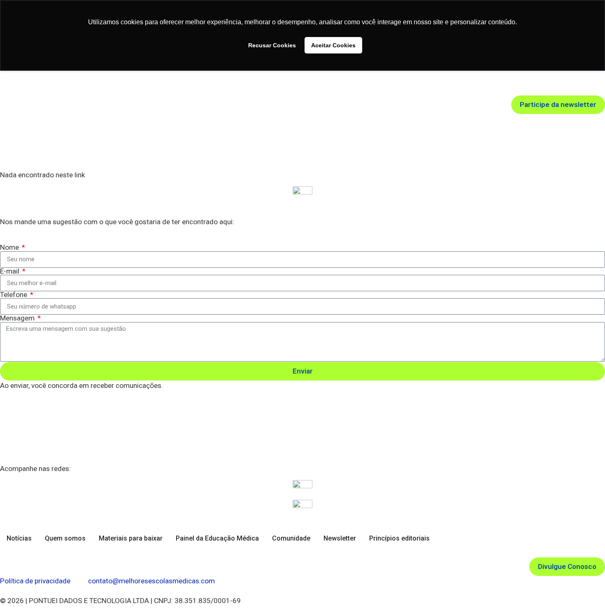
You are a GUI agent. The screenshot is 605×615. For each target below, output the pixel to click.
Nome (10, 247)
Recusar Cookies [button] (272, 45)
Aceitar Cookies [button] (333, 45)
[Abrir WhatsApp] (584, 594)
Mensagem (18, 318)
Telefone (14, 294)
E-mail (10, 271)
